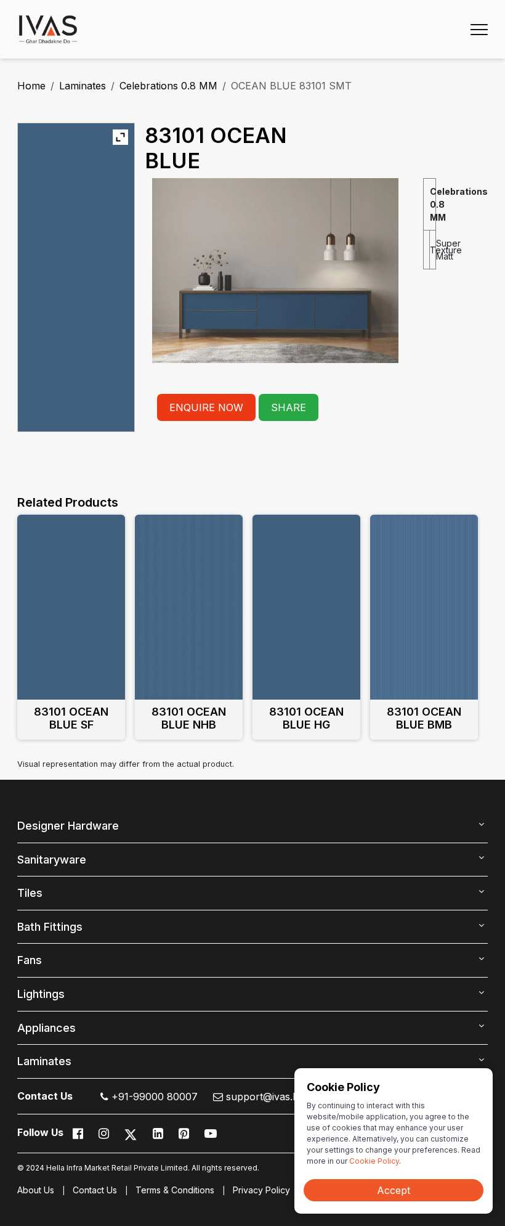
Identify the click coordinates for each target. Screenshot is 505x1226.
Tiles (29, 892)
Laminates (82, 86)
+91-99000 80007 (153, 1096)
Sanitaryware (51, 859)
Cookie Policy (374, 1161)
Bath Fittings (50, 926)
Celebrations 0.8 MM (168, 86)
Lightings (41, 993)
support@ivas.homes (273, 1096)
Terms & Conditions (174, 1190)
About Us (35, 1190)
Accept (393, 1190)
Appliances (46, 1027)
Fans (29, 960)
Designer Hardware (68, 825)
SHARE (288, 407)
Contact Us (95, 1190)
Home (31, 86)
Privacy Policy (261, 1190)
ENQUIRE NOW (206, 407)
